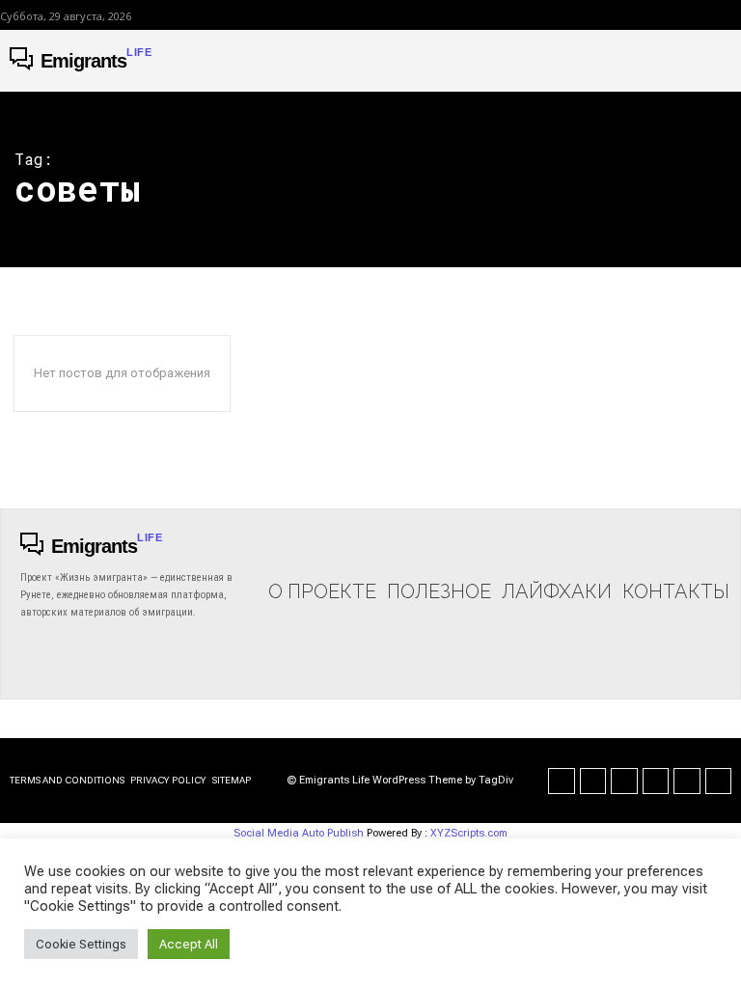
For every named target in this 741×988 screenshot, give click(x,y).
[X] (686, 781)
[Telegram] (656, 781)
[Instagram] (593, 781)
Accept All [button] (188, 944)
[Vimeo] (718, 781)
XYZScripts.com (469, 833)
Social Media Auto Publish (298, 833)
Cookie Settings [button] (81, 944)
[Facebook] (561, 781)
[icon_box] (322, 573)
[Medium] (624, 781)
